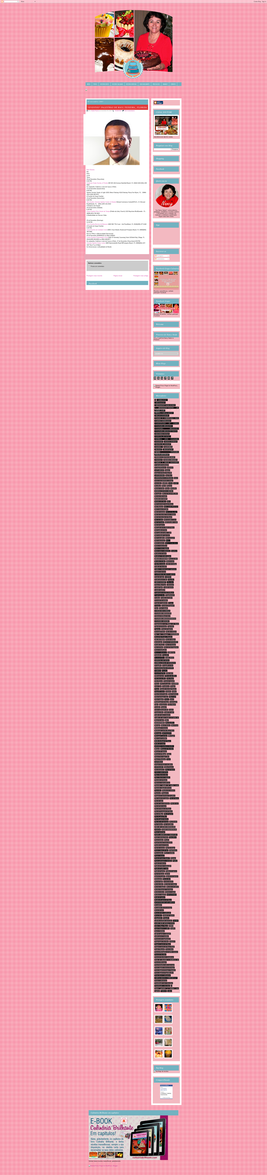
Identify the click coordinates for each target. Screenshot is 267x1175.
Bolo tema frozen (160, 540)
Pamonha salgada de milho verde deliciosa (166, 785)
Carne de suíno (159, 577)
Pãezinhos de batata (161, 780)
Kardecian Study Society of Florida (97, 183)
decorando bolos (160, 632)
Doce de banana (170, 645)
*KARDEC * (158, 447)
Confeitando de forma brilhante (164, 593)
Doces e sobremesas (160, 652)
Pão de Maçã (159, 814)
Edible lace (171, 652)
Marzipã (157, 725)
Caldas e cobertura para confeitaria (165, 569)
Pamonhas (158, 790)
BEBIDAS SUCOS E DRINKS (164, 491)
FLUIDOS (175, 684)
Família (164, 671)
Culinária (169, 1093)
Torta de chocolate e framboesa (164, 957)
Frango (173, 686)
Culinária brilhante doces (162, 616)
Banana (169, 486)
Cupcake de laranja (160, 626)
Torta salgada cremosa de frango (164, 967)
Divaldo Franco (159, 645)
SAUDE (175, 921)
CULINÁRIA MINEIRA (162, 621)
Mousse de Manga (160, 754)
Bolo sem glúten (159, 538)
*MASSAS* (158, 449)
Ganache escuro (159, 691)
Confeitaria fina (159, 595)
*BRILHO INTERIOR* (162, 415)
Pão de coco (174, 803)
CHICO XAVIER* (160, 582)
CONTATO (173, 84)
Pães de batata (170, 770)
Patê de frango (170, 848)
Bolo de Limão (159, 522)
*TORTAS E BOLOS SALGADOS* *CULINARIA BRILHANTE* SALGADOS (166, 462)
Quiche (167, 874)
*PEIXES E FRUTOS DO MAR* (165, 457)
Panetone (157, 793)
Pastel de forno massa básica (163, 842)
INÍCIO (88, 84)
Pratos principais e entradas (163, 861)
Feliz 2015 (169, 673)
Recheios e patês (170, 892)
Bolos (168, 540)
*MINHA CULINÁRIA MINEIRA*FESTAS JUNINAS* (166, 452)
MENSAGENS (167, 733)
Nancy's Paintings (160, 759)
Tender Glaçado (159, 949)
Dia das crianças (171, 632)
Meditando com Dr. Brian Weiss (164, 731)
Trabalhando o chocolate (162, 986)
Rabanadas (158, 879)
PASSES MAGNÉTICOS (169, 829)
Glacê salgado (159, 699)
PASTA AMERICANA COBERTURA (166, 835)
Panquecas (165, 793)
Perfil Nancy (173, 850)
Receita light (158, 882)
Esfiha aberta (170, 658)
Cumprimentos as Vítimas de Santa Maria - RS (166, 624)
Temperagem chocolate (161, 941)
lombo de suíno (169, 712)
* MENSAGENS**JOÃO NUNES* (165, 405)
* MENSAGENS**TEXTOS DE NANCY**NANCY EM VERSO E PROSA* (166, 408)
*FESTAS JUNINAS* (170, 442)
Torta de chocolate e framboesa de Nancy (166, 960)
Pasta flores (172, 837)
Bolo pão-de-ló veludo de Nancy (164, 527)
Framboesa (166, 686)
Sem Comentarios (129, 111)
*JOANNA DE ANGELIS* (163, 444)
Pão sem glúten (168, 824)
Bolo (168, 501)
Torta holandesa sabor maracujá (164, 965)
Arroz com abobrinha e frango (164, 481)
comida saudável (160, 590)
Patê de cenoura (159, 848)
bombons (174, 551)
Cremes (171, 603)
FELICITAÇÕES (160, 673)
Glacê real (172, 697)
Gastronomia (164, 1094)
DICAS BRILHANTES (145, 84)
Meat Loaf (175, 725)
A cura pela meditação (161, 465)
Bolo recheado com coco (162, 535)
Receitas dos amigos (170, 884)
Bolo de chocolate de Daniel (163, 517)
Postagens (159, 256)
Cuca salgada (163, 608)
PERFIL (95, 84)
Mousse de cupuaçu (160, 751)
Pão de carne (159, 801)
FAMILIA (158, 671)
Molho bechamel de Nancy (163, 741)
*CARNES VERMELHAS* (163, 421)
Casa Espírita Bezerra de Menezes (97, 224)
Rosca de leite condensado (162, 913)
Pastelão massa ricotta (161, 845)
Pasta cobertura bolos (161, 837)
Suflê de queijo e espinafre (162, 934)
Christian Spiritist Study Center (96, 243)
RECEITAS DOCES (104, 84)
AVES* (176, 483)
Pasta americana (160, 832)
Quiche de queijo (160, 876)
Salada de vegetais (168, 915)
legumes (163, 707)
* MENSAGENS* (160, 402)
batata (167, 488)
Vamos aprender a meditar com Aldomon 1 (166, 988)
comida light (158, 587)
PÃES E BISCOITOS (161, 772)
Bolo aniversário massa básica (164, 504)
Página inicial (117, 276)
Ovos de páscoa (159, 770)
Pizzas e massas (159, 856)
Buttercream (170, 561)
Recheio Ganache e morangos (163, 889)
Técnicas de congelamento (162, 939)
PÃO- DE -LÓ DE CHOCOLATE (165, 827)
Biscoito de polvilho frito (170, 494)
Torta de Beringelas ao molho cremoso (166, 952)
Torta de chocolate (160, 954)
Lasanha (157, 707)
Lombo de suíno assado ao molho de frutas (166, 718)
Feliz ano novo (159, 676)
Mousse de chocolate (167, 749)
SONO (171, 926)
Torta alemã (169, 949)
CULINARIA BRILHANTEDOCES (165, 619)
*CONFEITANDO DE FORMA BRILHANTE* (166, 423)
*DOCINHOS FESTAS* (162, 434)
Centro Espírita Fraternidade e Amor (97, 237)
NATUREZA (158, 762)
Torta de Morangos (160, 962)
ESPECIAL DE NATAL (162, 660)
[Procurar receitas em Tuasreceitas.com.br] (161, 1071)
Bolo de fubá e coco (170, 520)
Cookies (157, 598)
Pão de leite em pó (160, 806)
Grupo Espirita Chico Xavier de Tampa (98, 211)
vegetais (157, 991)
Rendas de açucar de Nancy (163, 900)
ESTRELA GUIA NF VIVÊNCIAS (165, 663)
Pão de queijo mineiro (161, 819)
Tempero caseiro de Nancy (162, 944)
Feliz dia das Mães (170, 676)
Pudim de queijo (160, 871)
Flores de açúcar (165, 684)
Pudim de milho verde (161, 869)
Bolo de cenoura (160, 512)
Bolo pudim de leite (160, 530)
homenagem (173, 702)
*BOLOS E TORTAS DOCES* (164, 413)
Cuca (156, 608)
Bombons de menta (160, 553)
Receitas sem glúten (172, 887)
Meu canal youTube (160, 738)
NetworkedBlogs (164, 1085)
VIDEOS (163, 991)
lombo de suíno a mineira (162, 715)
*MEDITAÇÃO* (168, 449)
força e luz (158, 686)
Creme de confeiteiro (161, 603)
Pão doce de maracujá (161, 822)
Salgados (166, 918)
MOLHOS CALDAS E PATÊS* (164, 746)
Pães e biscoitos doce (161, 775)
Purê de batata (159, 874)
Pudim (175, 861)
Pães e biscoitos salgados (162, 777)
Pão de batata (174, 798)
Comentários (160, 259)
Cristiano (157, 606)
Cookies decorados (166, 598)
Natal (168, 759)
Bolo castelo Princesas (171, 507)
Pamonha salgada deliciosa (163, 788)
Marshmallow (170, 723)
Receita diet (166, 879)
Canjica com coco (160, 572)
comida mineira (168, 587)
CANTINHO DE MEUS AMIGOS (165, 574)
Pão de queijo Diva (160, 816)
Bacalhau (158, 486)
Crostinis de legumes (168, 606)
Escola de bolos (159, 658)
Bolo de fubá (158, 520)
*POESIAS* (158, 460)
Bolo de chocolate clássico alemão (165, 514)
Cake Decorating (160, 564)
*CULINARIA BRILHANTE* (163, 426)
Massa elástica (165, 725)
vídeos (169, 991)
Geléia (174, 691)
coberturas (170, 585)
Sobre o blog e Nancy (161, 926)
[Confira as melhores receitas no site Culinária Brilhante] (86, 90)
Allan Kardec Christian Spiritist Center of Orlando (101, 202)
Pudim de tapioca (171, 871)
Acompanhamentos (160, 468)
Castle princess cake (161, 580)
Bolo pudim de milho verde (163, 533)
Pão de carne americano (162, 803)
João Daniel (171, 704)
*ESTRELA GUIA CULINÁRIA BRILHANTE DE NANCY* (166, 439)
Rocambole (158, 905)
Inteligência (163, 704)
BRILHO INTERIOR (161, 559)
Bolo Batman (159, 507)
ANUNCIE (165, 84)
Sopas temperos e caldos (162, 928)
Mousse (157, 749)
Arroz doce (158, 483)
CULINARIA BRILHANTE (163, 613)
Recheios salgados (160, 895)
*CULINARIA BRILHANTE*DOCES (166, 431)
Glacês (167, 699)
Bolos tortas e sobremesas (162, 551)
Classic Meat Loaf (160, 585)
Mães (166, 720)
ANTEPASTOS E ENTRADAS (164, 478)
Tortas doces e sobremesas (162, 975)
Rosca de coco (159, 910)
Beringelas (158, 494)
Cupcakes (170, 626)
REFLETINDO (171, 895)
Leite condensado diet (161, 710)
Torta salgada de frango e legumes (165, 970)
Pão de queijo (168, 814)
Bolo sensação (170, 538)
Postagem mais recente (94, 276)
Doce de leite (159, 647)
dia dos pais (158, 642)
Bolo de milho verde (171, 522)
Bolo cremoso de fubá (161, 509)
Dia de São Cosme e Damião (163, 637)
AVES (170, 483)
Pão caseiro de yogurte (161, 798)
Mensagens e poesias (161, 736)
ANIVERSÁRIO (159, 475)
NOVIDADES (159, 767)
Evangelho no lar (168, 665)
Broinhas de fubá (160, 561)
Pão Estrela (173, 822)
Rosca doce (158, 915)
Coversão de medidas (161, 600)
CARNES (168, 577)
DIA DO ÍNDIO (159, 639)
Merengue (171, 736)
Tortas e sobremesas (161, 980)
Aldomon (170, 468)
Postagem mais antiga (140, 276)
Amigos (167, 470)
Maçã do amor (159, 720)
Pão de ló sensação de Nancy (163, 811)
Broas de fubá (173, 559)
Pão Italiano (158, 824)
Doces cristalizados (160, 650)
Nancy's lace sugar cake (162, 757)
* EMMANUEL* (162, 400)
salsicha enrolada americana (163, 921)
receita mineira (168, 882)
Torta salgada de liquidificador (164, 973)
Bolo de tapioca (159, 525)
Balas (163, 486)
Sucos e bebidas (159, 931)
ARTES (165, 483)
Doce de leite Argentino (171, 647)
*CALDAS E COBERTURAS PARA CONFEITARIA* (166, 418)
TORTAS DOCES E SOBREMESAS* (166, 978)
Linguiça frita (159, 712)
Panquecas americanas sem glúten (165, 796)
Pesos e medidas (169, 853)
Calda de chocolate (160, 567)
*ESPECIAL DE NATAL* (162, 436)
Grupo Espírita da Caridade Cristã (97, 230)
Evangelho (158, 665)
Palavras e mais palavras (162, 783)
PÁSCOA (157, 829)
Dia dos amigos (170, 639)
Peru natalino (159, 853)
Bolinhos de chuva (160, 501)
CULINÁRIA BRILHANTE (164, 1089)
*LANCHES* (168, 447)
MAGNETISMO (159, 723)
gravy (172, 699)
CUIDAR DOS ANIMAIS (162, 611)
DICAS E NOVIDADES (171, 642)
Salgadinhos (158, 918)
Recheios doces (159, 892)
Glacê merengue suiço (161, 697)
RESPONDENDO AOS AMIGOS (164, 902)
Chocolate (170, 582)
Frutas (157, 689)
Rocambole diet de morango (163, 908)
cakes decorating (171, 564)
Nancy (169, 754)
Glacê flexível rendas (161, 694)
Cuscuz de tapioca (167, 629)
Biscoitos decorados (161, 496)
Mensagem (158, 733)
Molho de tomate (160, 744)
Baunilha (173, 488)
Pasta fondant (159, 840)
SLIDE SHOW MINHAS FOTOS (164, 923)
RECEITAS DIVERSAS (131, 84)
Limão (171, 710)
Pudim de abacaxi (160, 863)
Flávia (157, 684)
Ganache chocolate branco (168, 689)
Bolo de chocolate (171, 512)
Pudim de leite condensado (163, 866)
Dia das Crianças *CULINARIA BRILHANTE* (166, 634)
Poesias (173, 858)
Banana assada (159, 488)
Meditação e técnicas (161, 728)
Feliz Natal (170, 678)
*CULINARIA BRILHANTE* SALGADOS (166, 429)
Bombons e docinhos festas (163, 556)
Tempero (172, 941)
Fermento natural (169, 681)
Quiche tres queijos (172, 876)
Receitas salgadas (160, 887)
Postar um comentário (97, 266)
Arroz (176, 478)
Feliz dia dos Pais (160, 678)
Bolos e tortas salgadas (161, 548)
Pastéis (167, 840)
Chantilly (171, 580)
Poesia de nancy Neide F (162, 858)
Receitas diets (159, 884)
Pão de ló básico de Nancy (163, 809)
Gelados (168, 691)
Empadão (165, 655)
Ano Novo (169, 475)
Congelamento (170, 595)
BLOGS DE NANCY (161, 499)
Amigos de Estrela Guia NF (163, 473)
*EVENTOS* (118, 111)
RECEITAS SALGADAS (117, 84)
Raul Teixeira (90, 169)
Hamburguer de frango (161, 702)
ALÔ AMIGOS (159, 470)
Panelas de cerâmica (168, 790)
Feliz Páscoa (158, 681)
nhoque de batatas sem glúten (163, 764)
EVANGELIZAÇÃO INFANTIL (164, 668)
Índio (156, 704)
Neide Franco (95, 111)
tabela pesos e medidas (161, 936)
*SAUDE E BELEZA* (170, 460)
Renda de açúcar (160, 897)
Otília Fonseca (168, 767)
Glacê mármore (173, 694)
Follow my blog (166, 1097)
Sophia (173, 928)
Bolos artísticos (159, 543)
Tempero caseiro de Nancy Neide (164, 947)
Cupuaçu (157, 629)
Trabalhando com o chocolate (163, 983)
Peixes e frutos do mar (161, 850)
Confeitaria (163, 1093)
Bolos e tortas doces (171, 543)
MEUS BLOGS (156, 84)
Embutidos (158, 655)
